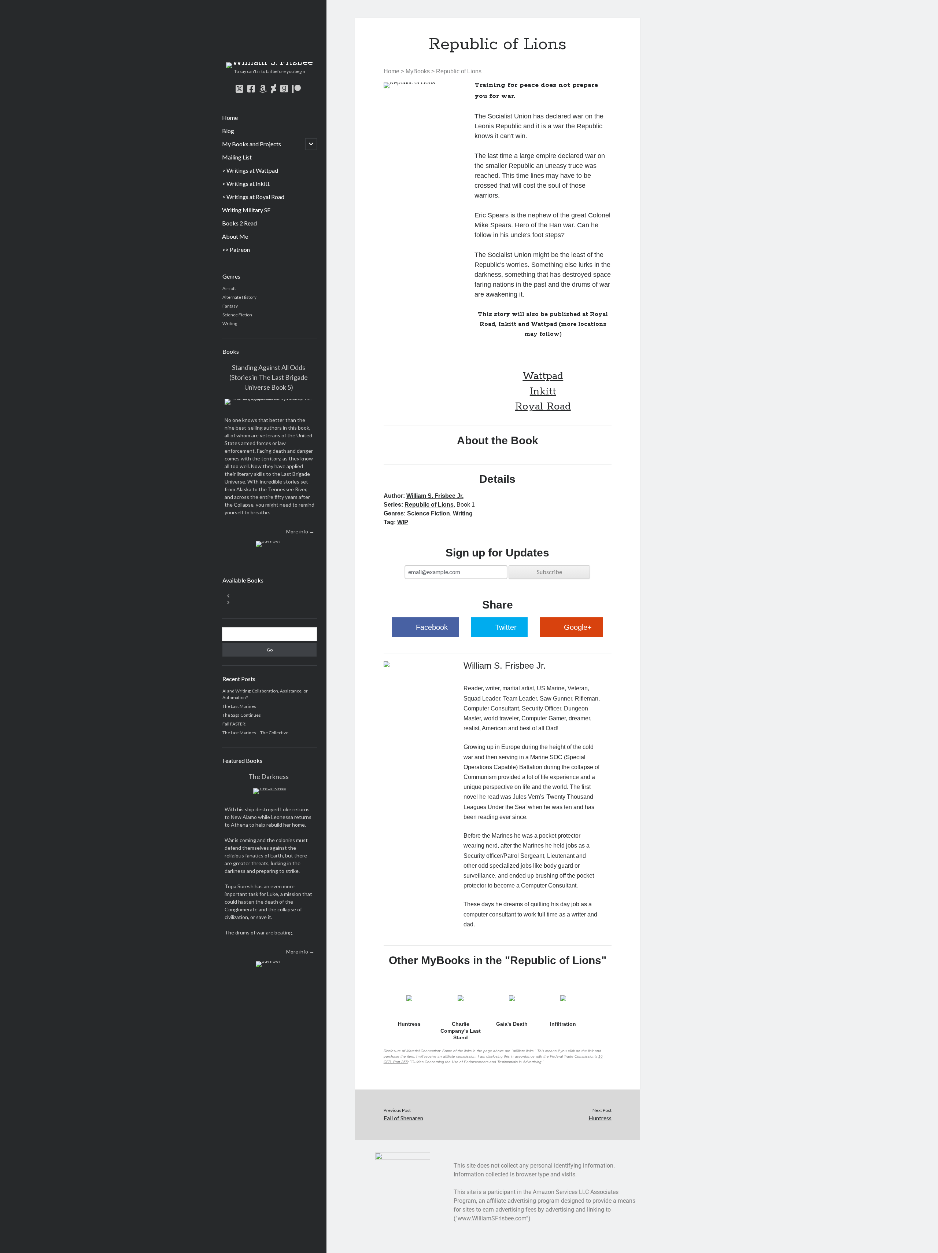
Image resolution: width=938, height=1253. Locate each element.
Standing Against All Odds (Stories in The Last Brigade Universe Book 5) (268, 377)
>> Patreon (236, 249)
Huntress (409, 1024)
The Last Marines (239, 706)
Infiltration (563, 1024)
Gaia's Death (512, 1024)
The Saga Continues (241, 715)
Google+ (578, 627)
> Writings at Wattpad (250, 170)
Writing (229, 323)
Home (230, 117)
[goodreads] (284, 88)
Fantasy (230, 306)
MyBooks (418, 71)
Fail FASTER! (234, 724)
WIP (402, 522)
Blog (228, 130)
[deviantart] (273, 88)
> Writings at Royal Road (253, 196)
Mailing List (237, 157)
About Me (235, 236)
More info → (300, 531)
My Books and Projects (251, 143)
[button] (269, 596)
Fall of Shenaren (403, 1117)
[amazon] (263, 88)
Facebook (432, 627)
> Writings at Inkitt (246, 183)
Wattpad (542, 376)
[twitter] (239, 88)
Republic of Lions (458, 71)
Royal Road (543, 406)
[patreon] (296, 88)
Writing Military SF (246, 209)
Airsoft (229, 288)
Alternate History (239, 297)
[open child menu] (311, 144)
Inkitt (543, 391)
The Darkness (268, 776)
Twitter (506, 627)
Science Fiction (237, 314)
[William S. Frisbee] (269, 62)
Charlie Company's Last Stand (460, 1030)
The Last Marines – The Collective (255, 732)
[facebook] (251, 88)
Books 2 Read (239, 223)
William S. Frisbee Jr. (435, 496)
